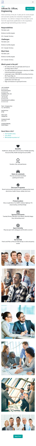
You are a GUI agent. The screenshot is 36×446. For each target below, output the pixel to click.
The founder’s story (10, 133)
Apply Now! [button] (30, 8)
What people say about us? (12, 137)
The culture (8, 135)
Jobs (2, 6)
